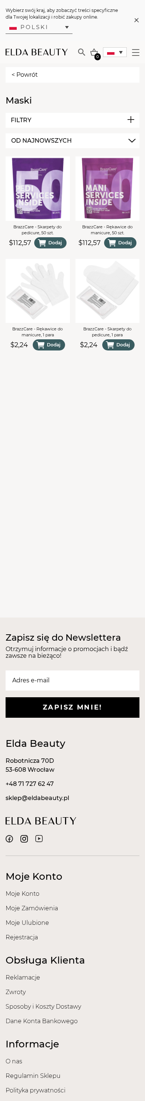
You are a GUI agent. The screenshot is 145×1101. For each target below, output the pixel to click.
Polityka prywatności (35, 1090)
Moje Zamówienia (32, 908)
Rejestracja (22, 937)
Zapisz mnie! (72, 707)
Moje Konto (22, 893)
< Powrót (25, 74)
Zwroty (16, 992)
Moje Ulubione (27, 922)
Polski (34, 27)
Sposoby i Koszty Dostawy (43, 1006)
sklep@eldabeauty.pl (37, 798)
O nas (14, 1061)
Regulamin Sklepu (33, 1075)
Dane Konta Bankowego (42, 1021)
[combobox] (72, 140)
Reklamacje (23, 977)
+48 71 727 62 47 (30, 783)
